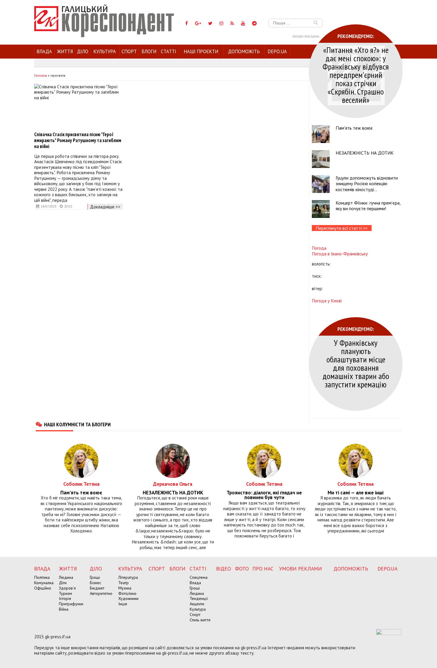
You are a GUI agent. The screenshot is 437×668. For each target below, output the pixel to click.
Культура (104, 51)
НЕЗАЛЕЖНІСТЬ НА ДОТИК (365, 153)
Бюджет (97, 588)
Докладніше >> (105, 207)
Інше (122, 603)
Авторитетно (101, 593)
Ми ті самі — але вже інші (355, 492)
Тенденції (199, 598)
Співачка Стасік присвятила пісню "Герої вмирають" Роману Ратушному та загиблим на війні (77, 140)
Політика (42, 577)
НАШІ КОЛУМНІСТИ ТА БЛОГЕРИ (77, 424)
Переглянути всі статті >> (342, 228)
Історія (65, 598)
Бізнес (95, 582)
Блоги (149, 51)
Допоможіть (244, 51)
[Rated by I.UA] (388, 633)
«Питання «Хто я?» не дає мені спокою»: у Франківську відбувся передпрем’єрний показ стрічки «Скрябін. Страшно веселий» (356, 74)
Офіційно (42, 588)
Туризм (65, 593)
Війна (63, 609)
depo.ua (277, 51)
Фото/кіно (127, 593)
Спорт (129, 51)
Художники (128, 598)
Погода (319, 248)
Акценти (197, 603)
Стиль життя (200, 620)
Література (128, 577)
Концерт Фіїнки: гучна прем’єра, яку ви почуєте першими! (368, 205)
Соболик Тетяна (81, 484)
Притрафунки (71, 603)
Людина (66, 577)
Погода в (340, 254)
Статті (168, 51)
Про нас (262, 568)
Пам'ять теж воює (354, 128)
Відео (223, 568)
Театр (123, 582)
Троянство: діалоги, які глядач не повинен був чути (264, 495)
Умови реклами (305, 36)
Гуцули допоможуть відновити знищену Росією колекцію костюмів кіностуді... (367, 183)
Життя (65, 51)
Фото (242, 568)
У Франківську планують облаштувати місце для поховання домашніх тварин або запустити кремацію (356, 363)
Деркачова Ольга (172, 484)
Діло (82, 51)
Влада (44, 51)
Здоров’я (67, 588)
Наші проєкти (201, 51)
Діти (63, 582)
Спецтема (199, 577)
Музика (124, 588)
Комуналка (44, 582)
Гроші (95, 577)
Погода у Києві (327, 301)
